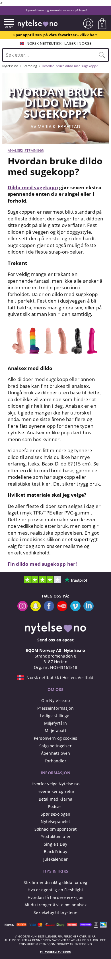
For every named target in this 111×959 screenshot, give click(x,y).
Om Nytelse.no (55, 700)
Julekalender (55, 859)
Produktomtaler (55, 836)
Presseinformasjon (55, 708)
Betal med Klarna (55, 799)
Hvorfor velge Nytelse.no (55, 783)
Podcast (55, 806)
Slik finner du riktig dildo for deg (55, 882)
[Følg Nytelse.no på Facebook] (49, 609)
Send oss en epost (55, 640)
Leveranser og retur (55, 791)
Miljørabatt (55, 730)
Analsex (16, 150)
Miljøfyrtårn (55, 723)
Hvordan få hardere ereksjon (56, 897)
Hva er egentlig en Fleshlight (55, 889)
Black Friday (55, 851)
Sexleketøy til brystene (55, 912)
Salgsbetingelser (55, 746)
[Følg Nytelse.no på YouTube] (62, 609)
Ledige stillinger (55, 715)
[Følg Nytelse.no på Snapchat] (35, 609)
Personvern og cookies (55, 738)
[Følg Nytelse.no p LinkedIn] (88, 609)
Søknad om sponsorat (55, 829)
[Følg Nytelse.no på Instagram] (22, 609)
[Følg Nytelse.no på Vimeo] (75, 609)
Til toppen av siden (55, 952)
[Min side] (88, 23)
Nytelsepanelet (55, 821)
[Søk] (102, 55)
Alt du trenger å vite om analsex (55, 904)
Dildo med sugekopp (33, 187)
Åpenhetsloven (55, 753)
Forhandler (55, 761)
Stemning (34, 150)
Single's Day (55, 844)
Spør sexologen (55, 814)
